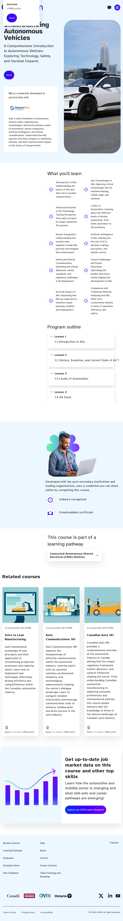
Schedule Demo (11, 865)
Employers (8, 858)
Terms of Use (9, 912)
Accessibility (46, 912)
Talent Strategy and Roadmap (50, 875)
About (43, 850)
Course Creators (48, 865)
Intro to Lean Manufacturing (15, 637)
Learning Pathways (12, 850)
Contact (44, 858)
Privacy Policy (28, 912)
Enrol (9, 75)
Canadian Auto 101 (100, 635)
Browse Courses (11, 843)
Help (42, 843)
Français (114, 842)
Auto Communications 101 (60, 637)
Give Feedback (11, 873)
